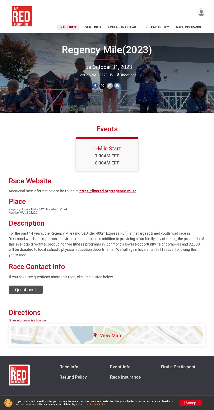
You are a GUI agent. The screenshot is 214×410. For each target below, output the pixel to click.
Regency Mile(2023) (107, 50)
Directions (128, 75)
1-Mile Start (107, 148)
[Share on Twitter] (102, 86)
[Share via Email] (110, 86)
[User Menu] (201, 12)
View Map (110, 335)
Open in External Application (27, 320)
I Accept (190, 403)
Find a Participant (123, 27)
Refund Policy (157, 27)
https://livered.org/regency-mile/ (107, 191)
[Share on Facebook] (95, 86)
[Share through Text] (117, 86)
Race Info (68, 27)
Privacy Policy (97, 404)
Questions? (26, 289)
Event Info (92, 27)
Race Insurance (189, 27)
